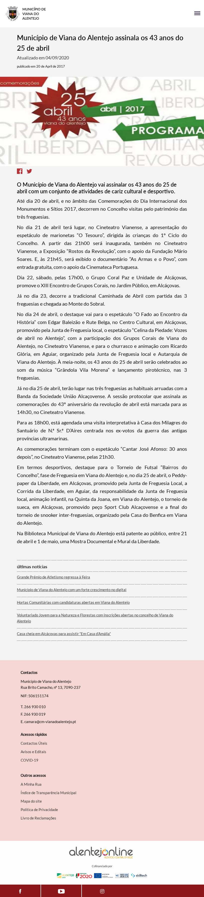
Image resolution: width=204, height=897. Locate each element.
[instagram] (102, 891)
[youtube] (61, 891)
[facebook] (20, 891)
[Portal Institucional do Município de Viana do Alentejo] (53, 13)
